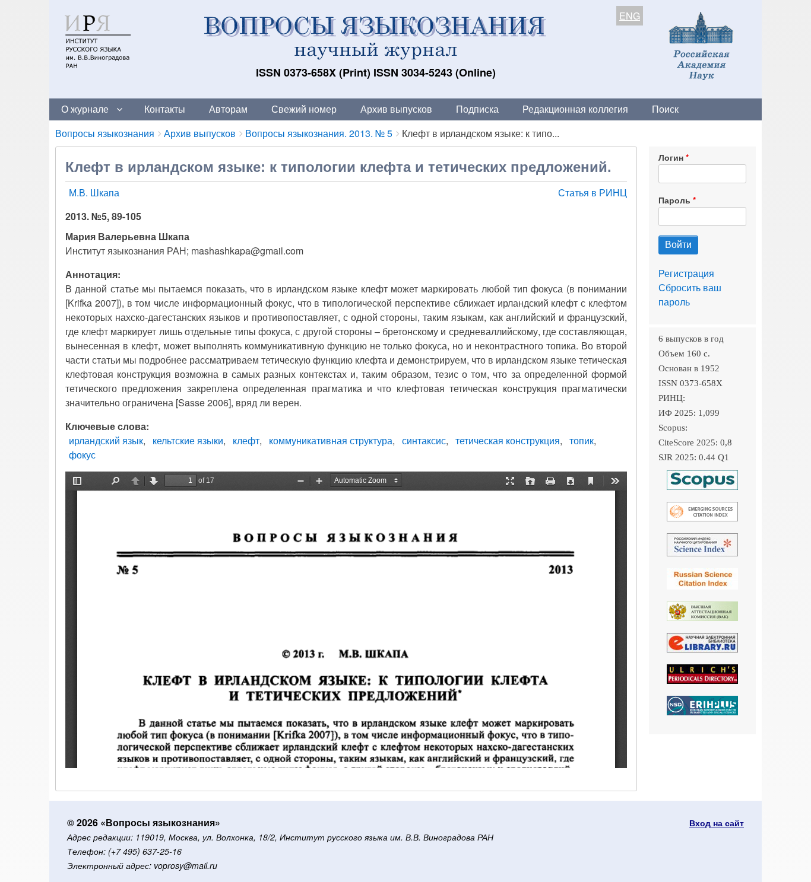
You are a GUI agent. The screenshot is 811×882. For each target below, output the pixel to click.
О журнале (85, 109)
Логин (670, 157)
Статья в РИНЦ (592, 192)
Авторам (228, 109)
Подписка (477, 109)
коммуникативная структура (330, 440)
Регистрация (686, 273)
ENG (629, 16)
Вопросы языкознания (104, 133)
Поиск (665, 109)
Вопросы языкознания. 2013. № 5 (318, 133)
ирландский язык (106, 440)
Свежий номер (304, 109)
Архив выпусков (396, 109)
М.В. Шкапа (94, 192)
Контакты (164, 109)
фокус (82, 454)
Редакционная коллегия (575, 109)
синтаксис (424, 440)
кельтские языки (188, 440)
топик (581, 440)
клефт (246, 440)
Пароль (674, 200)
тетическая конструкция (507, 440)
